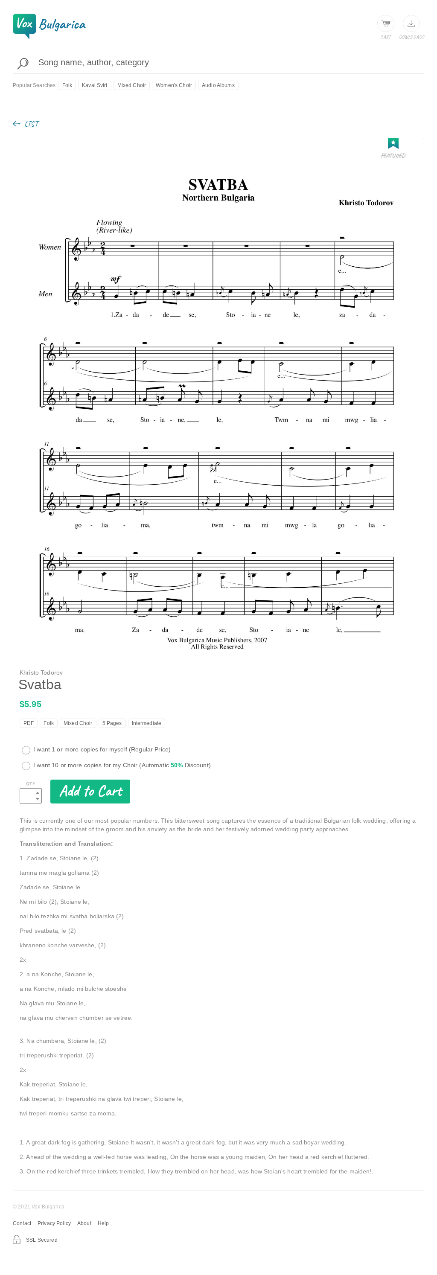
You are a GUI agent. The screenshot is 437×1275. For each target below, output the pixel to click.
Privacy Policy (54, 1223)
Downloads (411, 37)
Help (103, 1223)
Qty (30, 783)
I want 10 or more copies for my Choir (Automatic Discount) (121, 765)
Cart (385, 37)
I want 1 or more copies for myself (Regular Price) (101, 749)
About (84, 1223)
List (30, 123)
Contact (22, 1223)
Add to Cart (90, 791)
